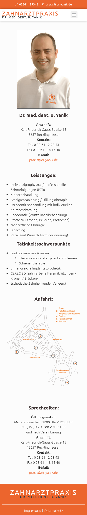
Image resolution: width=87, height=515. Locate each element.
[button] (74, 14)
